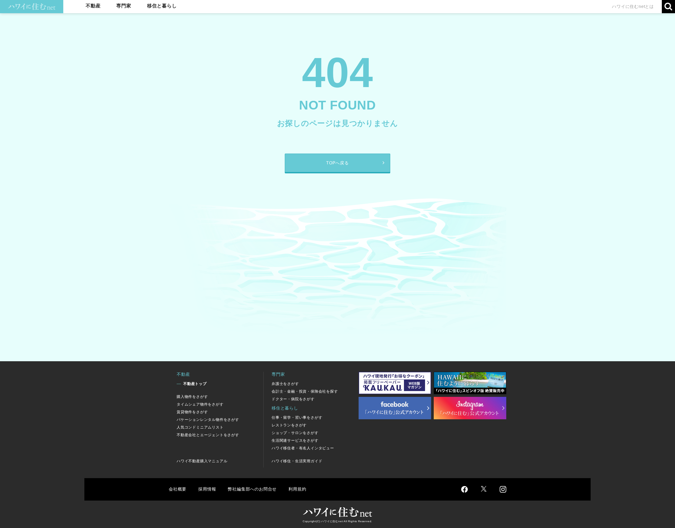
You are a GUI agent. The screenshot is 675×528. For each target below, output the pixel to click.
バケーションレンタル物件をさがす (208, 419)
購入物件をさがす (192, 396)
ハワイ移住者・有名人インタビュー (303, 448)
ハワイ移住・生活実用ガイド (297, 461)
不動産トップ (195, 384)
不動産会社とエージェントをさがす (208, 435)
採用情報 (207, 489)
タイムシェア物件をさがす (200, 404)
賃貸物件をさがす (192, 412)
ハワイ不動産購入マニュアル (202, 461)
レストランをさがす (289, 425)
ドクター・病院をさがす (293, 399)
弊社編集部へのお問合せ (252, 489)
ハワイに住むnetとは (633, 6)
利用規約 (297, 489)
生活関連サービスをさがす (295, 440)
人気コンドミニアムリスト (200, 427)
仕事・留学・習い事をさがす (297, 417)
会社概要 (177, 489)
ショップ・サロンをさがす (295, 433)
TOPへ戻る (337, 163)
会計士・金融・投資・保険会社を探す (305, 391)
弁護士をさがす (285, 384)
